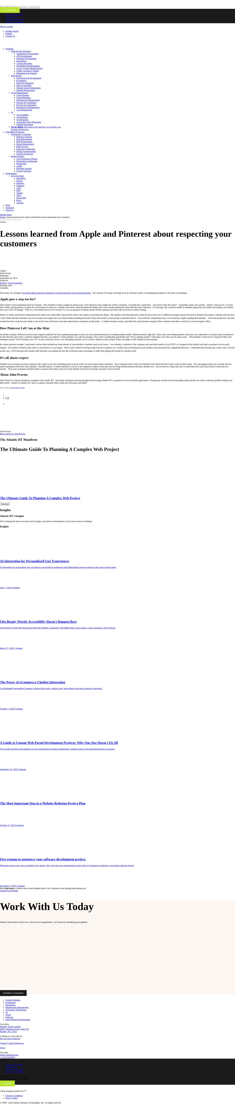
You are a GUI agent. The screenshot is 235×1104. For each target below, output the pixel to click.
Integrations (21, 61)
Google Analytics (23, 171)
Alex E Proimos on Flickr (18, 387)
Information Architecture (26, 161)
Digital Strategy (17, 156)
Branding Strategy (24, 168)
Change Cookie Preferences (12, 1043)
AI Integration (22, 120)
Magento (20, 183)
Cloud (8, 1015)
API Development (24, 56)
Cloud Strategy (22, 95)
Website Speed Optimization (28, 88)
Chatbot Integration (24, 124)
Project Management (25, 144)
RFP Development (24, 142)
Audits (19, 166)
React (18, 200)
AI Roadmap (21, 117)
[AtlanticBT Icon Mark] (20, 5)
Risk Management (24, 139)
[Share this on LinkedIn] (8, 404)
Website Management (25, 90)
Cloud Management (19, 93)
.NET (18, 188)
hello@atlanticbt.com (9, 1055)
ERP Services (22, 146)
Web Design (16, 76)
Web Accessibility (24, 85)
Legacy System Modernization (29, 68)
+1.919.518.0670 (7, 1057)
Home (2, 217)
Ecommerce (21, 80)
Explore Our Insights (9, 891)
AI (12, 112)
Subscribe (7, 1083)
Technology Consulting (21, 134)
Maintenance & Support (26, 73)
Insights (8, 33)
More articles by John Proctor (12, 434)
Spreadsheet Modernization (28, 66)
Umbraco (20, 186)
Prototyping (21, 164)
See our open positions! (10, 1038)
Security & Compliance (26, 102)
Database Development (26, 58)
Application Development (27, 54)
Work (7, 205)
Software (9, 1017)
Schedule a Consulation (13, 993)
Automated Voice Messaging (28, 122)
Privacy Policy (11, 1098)
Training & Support (24, 154)
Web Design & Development (28, 78)
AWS (18, 195)
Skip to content (6, 26)
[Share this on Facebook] (8, 395)
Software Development (21, 51)
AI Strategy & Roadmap (15, 1010)
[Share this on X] (7, 398)
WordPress (21, 178)
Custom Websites (12, 1000)
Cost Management (24, 110)
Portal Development (24, 83)
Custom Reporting (24, 63)
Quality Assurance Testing (27, 71)
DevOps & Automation (26, 105)
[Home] (18, 1088)
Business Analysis (24, 137)
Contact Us (10, 36)
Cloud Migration (23, 98)
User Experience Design (26, 159)
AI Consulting (22, 115)
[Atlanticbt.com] (20, 44)
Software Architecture (25, 149)
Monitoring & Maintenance (28, 107)
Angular (19, 203)
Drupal (19, 181)
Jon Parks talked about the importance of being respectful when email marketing (56, 293)
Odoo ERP (21, 198)
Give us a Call (9, 10)
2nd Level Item (17, 176)
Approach (9, 208)
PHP (18, 190)
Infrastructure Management (27, 100)
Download (5, 504)
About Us (9, 210)
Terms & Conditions (14, 1095)
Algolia (19, 193)
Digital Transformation (26, 151)
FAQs (2, 1048)
